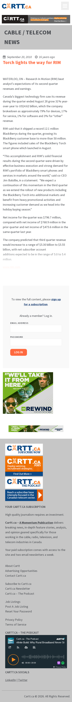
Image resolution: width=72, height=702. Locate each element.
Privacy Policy (13, 620)
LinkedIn (10, 680)
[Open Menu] (65, 6)
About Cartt (12, 566)
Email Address (19, 322)
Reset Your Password (18, 611)
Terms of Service (15, 624)
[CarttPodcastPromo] (24, 482)
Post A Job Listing (16, 606)
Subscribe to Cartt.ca (18, 584)
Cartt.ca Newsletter (17, 588)
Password (16, 336)
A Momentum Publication (36, 522)
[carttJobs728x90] (36, 19)
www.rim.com (11, 267)
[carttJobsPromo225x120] (24, 466)
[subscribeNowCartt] (24, 449)
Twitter (22, 680)
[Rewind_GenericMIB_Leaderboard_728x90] (36, 428)
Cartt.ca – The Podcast (19, 593)
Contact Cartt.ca (15, 575)
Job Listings (12, 602)
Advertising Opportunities (21, 571)
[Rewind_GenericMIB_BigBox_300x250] (28, 392)
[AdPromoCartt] (24, 495)
